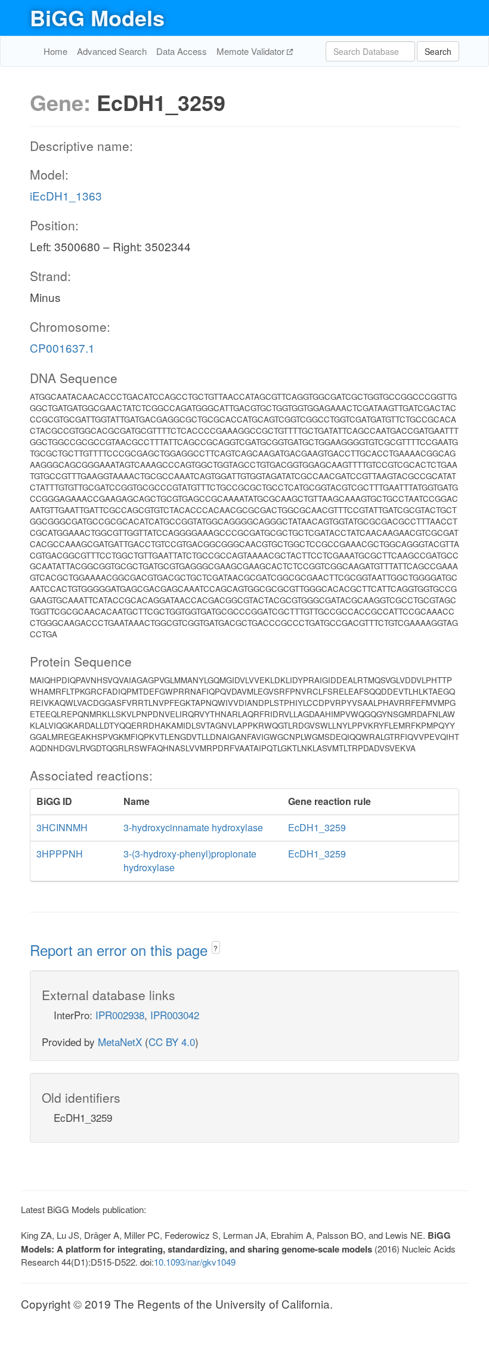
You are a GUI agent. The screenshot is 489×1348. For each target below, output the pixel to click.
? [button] (215, 948)
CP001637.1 (62, 348)
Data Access (181, 51)
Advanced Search (112, 51)
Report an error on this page (121, 949)
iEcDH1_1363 (66, 195)
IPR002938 (119, 1014)
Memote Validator (251, 51)
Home (55, 51)
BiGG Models (97, 17)
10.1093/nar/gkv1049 (195, 1262)
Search (438, 51)
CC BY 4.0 (171, 1041)
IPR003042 (174, 1014)
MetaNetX (120, 1041)
